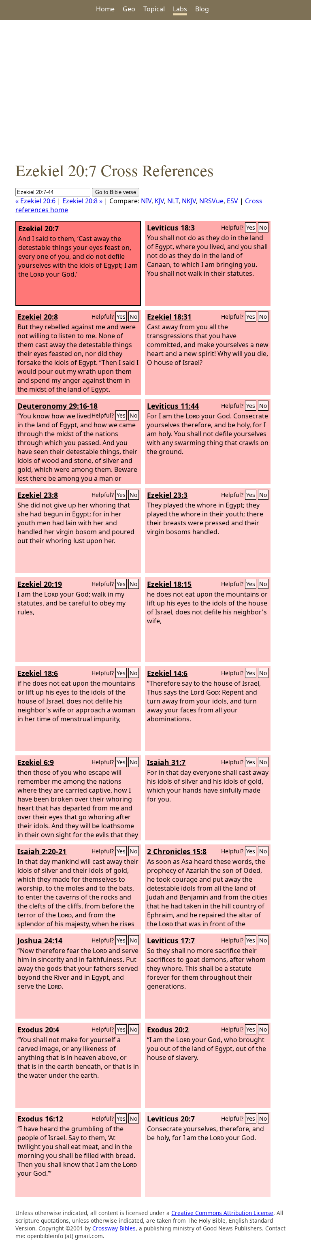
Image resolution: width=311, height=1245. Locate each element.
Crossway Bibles (114, 1228)
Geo (129, 8)
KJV (159, 200)
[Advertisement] (155, 89)
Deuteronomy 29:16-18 (57, 406)
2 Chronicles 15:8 (177, 851)
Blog (202, 8)
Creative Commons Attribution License (222, 1213)
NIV (146, 200)
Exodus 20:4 (38, 1029)
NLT (173, 200)
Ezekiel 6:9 (35, 762)
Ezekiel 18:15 (169, 584)
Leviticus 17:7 (171, 940)
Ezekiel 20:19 (39, 584)
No (263, 227)
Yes (250, 227)
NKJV (189, 200)
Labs (180, 8)
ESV (232, 200)
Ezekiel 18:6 (37, 673)
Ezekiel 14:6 (167, 673)
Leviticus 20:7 (171, 1118)
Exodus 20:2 (168, 1029)
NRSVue (211, 200)
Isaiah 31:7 (166, 762)
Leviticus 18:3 (171, 227)
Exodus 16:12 (40, 1118)
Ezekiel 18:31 (169, 317)
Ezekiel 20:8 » (82, 200)
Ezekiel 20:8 (37, 317)
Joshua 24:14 (39, 940)
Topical (154, 8)
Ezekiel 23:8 (37, 495)
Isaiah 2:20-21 (41, 851)
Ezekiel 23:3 (167, 495)
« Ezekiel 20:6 (35, 200)
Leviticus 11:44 (173, 406)
